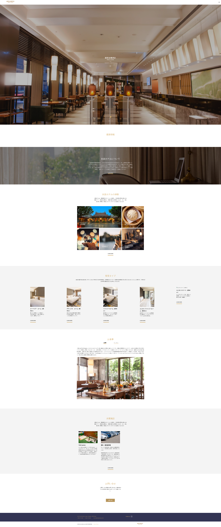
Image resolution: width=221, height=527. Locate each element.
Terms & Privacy (95, 525)
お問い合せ (110, 501)
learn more (110, 172)
